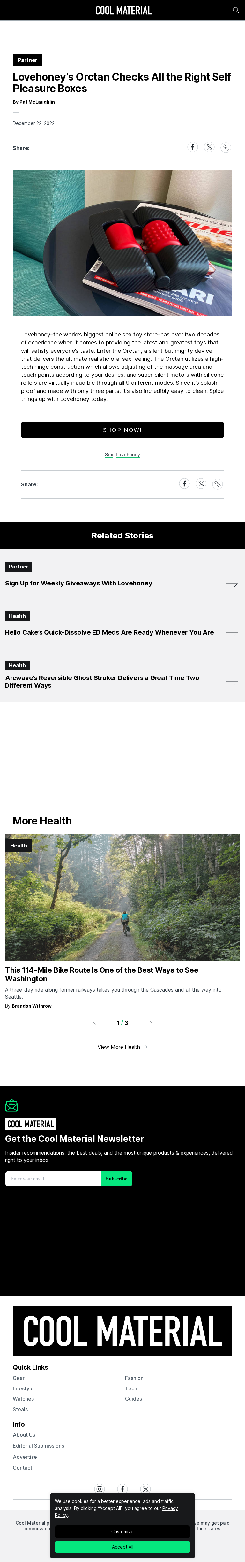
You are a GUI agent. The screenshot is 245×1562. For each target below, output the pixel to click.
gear (19, 1378)
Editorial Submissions (38, 1445)
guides (133, 1399)
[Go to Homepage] (124, 11)
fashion (134, 1378)
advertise (25, 1457)
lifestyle (23, 1388)
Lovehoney (128, 454)
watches (23, 1399)
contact (22, 1468)
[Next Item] (151, 1023)
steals (20, 1409)
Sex (109, 454)
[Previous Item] (94, 1023)
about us (24, 1435)
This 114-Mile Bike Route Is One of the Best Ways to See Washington (101, 975)
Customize (122, 1531)
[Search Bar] (236, 10)
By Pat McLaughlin (34, 101)
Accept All (122, 1547)
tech (131, 1388)
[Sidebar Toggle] (10, 10)
